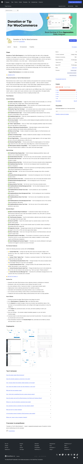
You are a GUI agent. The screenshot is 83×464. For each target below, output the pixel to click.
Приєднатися (52, 443)
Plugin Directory (8, 6)
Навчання (37, 443)
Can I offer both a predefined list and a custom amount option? (20, 394)
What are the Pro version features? (14, 409)
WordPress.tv (38, 449)
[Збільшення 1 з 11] (19, 330)
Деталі (9, 46)
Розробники (37, 447)
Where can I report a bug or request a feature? (16, 417)
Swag (51, 449)
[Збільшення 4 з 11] (34, 330)
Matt (65, 445)
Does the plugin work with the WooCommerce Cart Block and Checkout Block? (24, 398)
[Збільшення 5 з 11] (34, 339)
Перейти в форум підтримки (62, 114)
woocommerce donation (71, 72)
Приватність (7, 449)
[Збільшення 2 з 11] (19, 340)
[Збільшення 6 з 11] (34, 350)
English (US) (74, 67)
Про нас (6, 443)
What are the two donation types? (14, 390)
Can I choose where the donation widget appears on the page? (20, 382)
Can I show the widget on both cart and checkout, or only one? (20, 386)
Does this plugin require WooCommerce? (15, 375)
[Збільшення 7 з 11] (34, 359)
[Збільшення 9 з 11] (50, 336)
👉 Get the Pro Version (12, 276)
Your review (58, 101)
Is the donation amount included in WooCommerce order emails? (20, 413)
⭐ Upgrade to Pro (10, 74)
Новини (6, 445)
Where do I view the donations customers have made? (18, 402)
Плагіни (21, 447)
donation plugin (73, 70)
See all (75, 101)
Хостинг (6, 447)
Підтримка (74, 46)
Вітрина (21, 443)
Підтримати (52, 447)
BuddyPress (67, 449)
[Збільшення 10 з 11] (50, 342)
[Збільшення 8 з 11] (50, 330)
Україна (17, 456)
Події (51, 445)
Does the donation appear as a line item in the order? (18, 378)
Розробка (32, 46)
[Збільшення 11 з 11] (50, 350)
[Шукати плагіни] (18, 10)
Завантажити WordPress (75, 2)
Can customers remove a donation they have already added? (20, 405)
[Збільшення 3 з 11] (19, 355)
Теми (21, 445)
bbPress (66, 447)
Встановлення (23, 46)
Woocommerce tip (73, 75)
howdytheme (22, 41)
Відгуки (15, 46)
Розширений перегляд (61, 79)
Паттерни (22, 449)
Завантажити (73, 40)
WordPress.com (68, 443)
